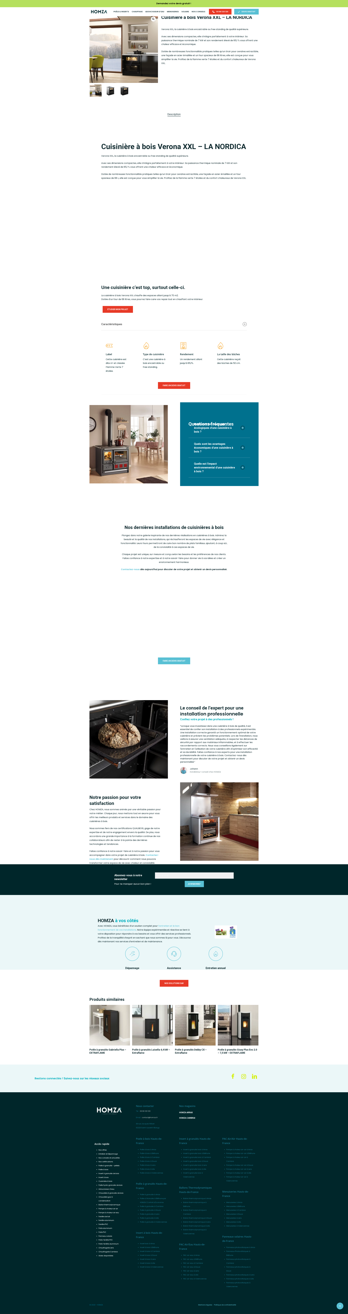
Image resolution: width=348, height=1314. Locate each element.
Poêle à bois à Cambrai (149, 1157)
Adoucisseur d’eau (106, 1189)
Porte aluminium (105, 1228)
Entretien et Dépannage (108, 1154)
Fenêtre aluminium (106, 1220)
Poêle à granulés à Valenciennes (153, 1222)
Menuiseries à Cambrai (236, 1210)
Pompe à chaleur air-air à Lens (239, 1169)
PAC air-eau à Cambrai (193, 1263)
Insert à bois (104, 1177)
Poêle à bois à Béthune (149, 1153)
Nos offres (103, 1150)
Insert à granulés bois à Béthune (196, 1153)
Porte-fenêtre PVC (106, 1240)
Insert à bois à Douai (148, 1255)
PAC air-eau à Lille (190, 1275)
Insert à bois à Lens (148, 1259)
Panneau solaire (105, 1236)
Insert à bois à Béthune (149, 1247)
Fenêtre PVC (103, 1224)
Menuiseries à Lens (234, 1218)
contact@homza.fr (150, 1117)
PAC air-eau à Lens (191, 1271)
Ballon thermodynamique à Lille (196, 1226)
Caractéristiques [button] (111, 324)
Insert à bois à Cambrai (150, 1251)
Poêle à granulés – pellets (109, 1165)
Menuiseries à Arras (234, 1202)
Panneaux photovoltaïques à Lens (240, 1275)
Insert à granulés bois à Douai (195, 1161)
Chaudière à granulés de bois (111, 1193)
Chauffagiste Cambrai (108, 1252)
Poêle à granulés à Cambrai (151, 1206)
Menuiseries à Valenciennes (237, 1226)
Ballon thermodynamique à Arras (197, 1198)
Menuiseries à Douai (234, 1214)
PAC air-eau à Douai (191, 1267)
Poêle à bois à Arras (148, 1149)
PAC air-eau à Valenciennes (195, 1279)
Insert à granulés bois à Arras (195, 1149)
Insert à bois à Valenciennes (151, 1267)
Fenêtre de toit (104, 1216)
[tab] (174, 114)
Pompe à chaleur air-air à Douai (239, 1165)
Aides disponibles (106, 1255)
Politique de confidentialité (225, 1305)
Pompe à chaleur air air (108, 1208)
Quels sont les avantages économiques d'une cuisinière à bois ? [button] (213, 447)
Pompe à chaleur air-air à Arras (239, 1149)
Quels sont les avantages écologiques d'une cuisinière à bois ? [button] (213, 427)
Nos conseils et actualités (109, 1158)
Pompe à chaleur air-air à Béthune (240, 1153)
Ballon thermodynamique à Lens (197, 1222)
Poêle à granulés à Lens (149, 1214)
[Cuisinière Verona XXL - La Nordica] (69, 229)
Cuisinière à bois (105, 1181)
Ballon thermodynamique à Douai (197, 1218)
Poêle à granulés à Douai (150, 1210)
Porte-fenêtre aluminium (109, 1244)
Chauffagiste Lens (106, 1248)
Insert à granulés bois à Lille (194, 1169)
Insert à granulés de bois (109, 1173)
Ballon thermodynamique (109, 1205)
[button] (153, 19)
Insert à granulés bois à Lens (195, 1165)
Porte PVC (102, 1232)
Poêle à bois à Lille (147, 1169)
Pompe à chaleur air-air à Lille (238, 1173)
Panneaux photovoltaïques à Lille (240, 1279)
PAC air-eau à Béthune (192, 1259)
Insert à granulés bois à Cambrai (197, 1157)
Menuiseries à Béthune (235, 1206)
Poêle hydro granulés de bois (110, 1185)
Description (174, 114)
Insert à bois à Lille (147, 1263)
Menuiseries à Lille (233, 1222)
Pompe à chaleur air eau (109, 1212)
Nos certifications (106, 1161)
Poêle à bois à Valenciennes (151, 1173)
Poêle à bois (103, 1169)
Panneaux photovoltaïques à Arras (240, 1247)
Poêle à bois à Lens (148, 1165)
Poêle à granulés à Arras (150, 1194)
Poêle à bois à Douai (148, 1161)
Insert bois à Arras (147, 1243)
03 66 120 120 (145, 1111)
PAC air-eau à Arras (191, 1255)
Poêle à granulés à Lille (149, 1218)
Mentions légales (205, 1305)
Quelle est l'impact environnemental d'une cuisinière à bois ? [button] (214, 467)
